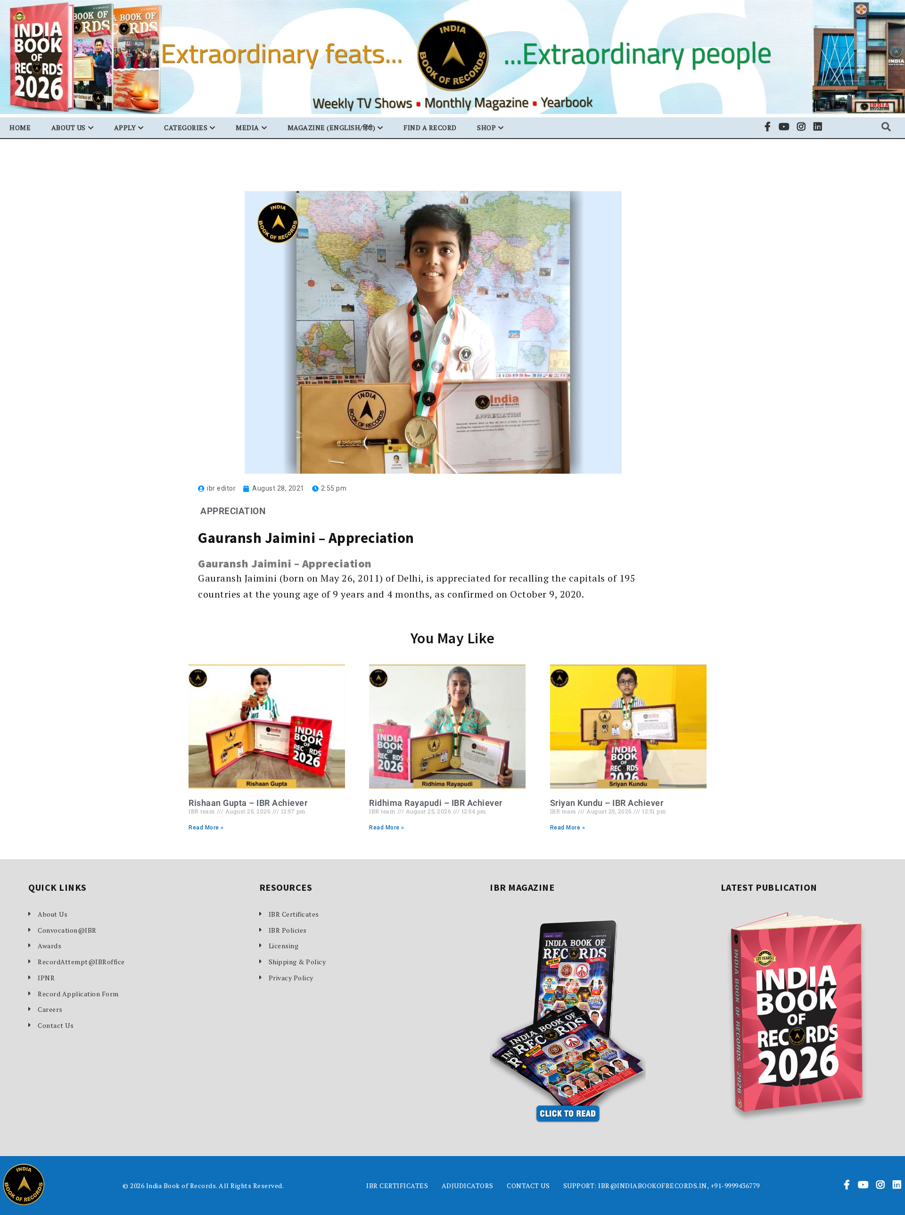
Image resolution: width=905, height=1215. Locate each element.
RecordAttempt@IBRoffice (81, 961)
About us (68, 127)
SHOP (486, 127)
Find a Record (430, 127)
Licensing (284, 945)
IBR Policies (288, 930)
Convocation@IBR (67, 930)
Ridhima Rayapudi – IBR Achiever (435, 803)
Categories (185, 127)
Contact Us (56, 1025)
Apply (125, 127)
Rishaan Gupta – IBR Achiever (248, 803)
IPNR (46, 977)
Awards (49, 945)
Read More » (206, 827)
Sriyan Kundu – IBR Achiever (607, 803)
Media (247, 127)
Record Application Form (78, 993)
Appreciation (232, 511)
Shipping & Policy (297, 961)
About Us (52, 914)
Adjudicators (468, 1185)
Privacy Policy (291, 977)
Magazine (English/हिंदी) (332, 127)
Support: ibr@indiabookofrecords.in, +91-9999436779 (661, 1185)
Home (20, 127)
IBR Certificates (294, 914)
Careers (50, 1009)
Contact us (528, 1185)
